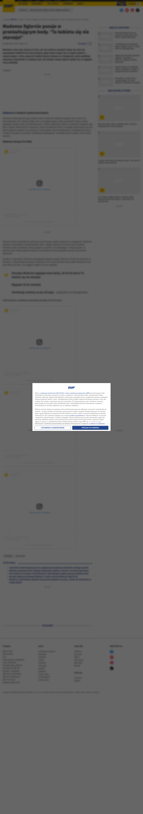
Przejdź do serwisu (90, 428)
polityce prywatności (77, 415)
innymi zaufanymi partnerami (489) (77, 393)
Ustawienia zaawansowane (52, 428)
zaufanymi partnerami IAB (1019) (52, 393)
